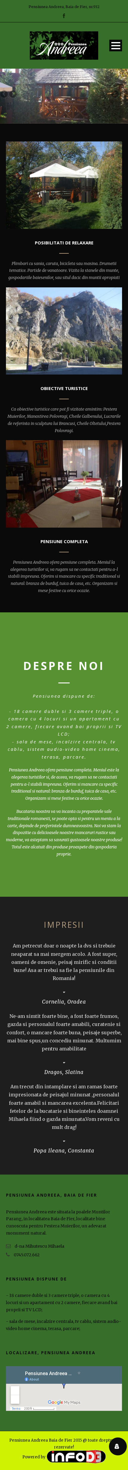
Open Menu (115, 45)
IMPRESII (64, 924)
